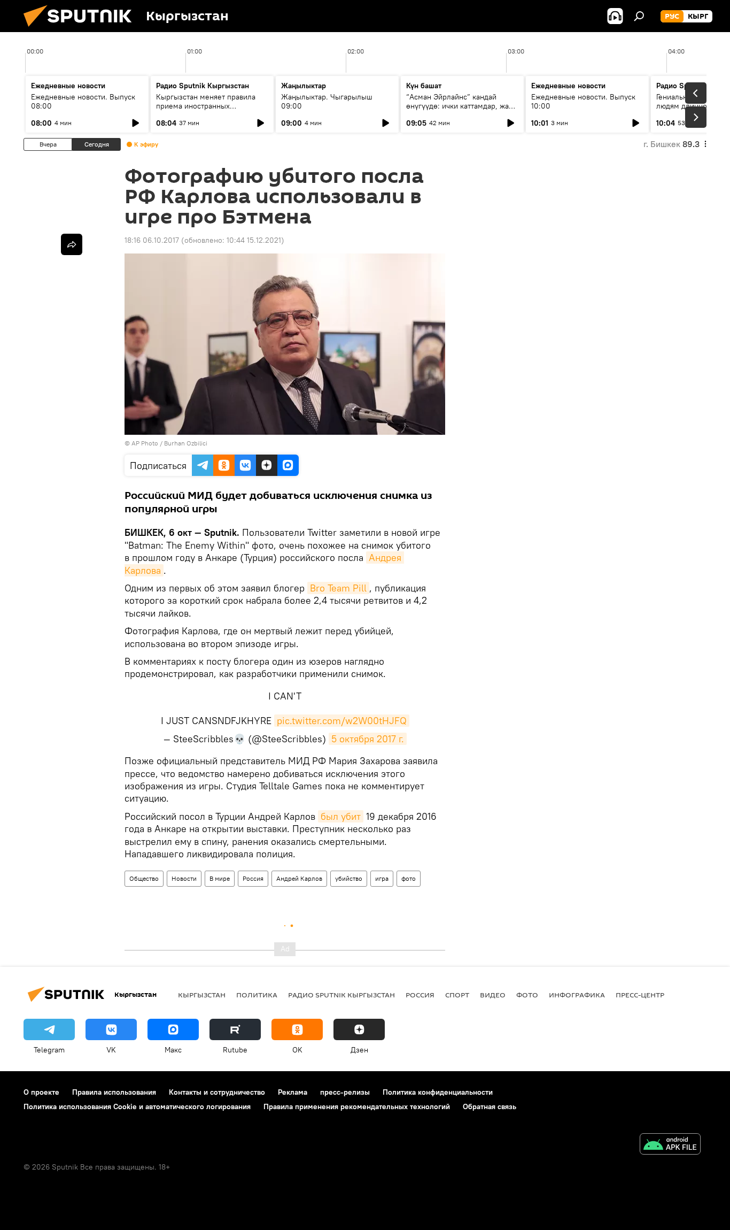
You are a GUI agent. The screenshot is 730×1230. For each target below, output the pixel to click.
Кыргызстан (202, 995)
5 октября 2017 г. (367, 739)
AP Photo (144, 443)
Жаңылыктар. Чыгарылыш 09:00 (326, 101)
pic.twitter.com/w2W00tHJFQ (342, 720)
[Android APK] (670, 1145)
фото (408, 878)
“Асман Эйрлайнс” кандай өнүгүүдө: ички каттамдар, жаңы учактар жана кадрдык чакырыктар (462, 110)
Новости (184, 878)
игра (382, 878)
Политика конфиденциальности (438, 1092)
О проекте (41, 1092)
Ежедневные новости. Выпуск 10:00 (583, 101)
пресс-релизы (345, 1092)
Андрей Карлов (299, 878)
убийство (348, 878)
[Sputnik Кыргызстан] (82, 29)
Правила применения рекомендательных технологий (356, 1106)
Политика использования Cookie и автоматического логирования (137, 1106)
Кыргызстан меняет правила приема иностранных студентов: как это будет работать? (205, 110)
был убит (341, 816)
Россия (253, 878)
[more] (71, 244)
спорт (457, 995)
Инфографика (577, 995)
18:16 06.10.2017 (152, 240)
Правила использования (114, 1092)
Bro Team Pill (338, 588)
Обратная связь (489, 1106)
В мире (219, 878)
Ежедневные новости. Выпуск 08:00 (83, 101)
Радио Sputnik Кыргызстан (202, 85)
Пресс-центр (640, 995)
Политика (256, 995)
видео (493, 995)
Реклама (292, 1092)
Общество (144, 878)
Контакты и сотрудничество (217, 1092)
